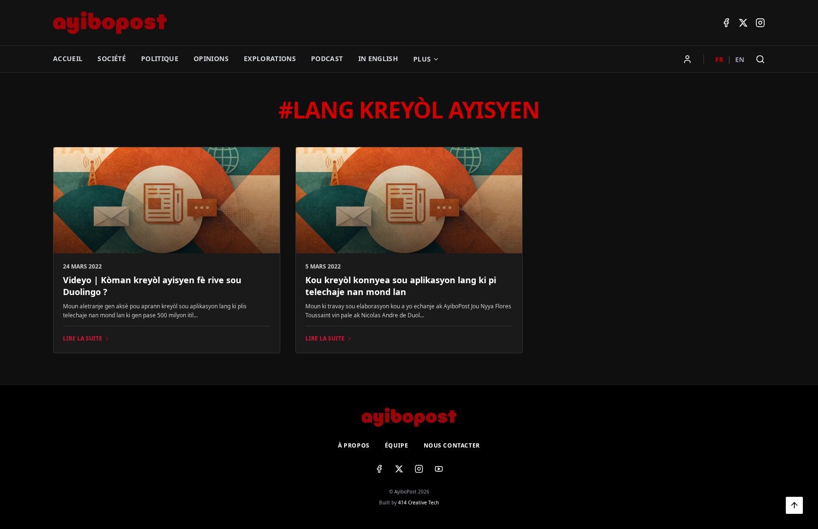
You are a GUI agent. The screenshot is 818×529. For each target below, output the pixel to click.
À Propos (354, 445)
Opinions (211, 58)
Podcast (327, 58)
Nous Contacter (452, 445)
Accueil (67, 58)
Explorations (270, 58)
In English (378, 58)
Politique (159, 58)
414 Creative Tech (418, 502)
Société (111, 58)
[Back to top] (794, 505)
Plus (422, 58)
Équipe (397, 445)
